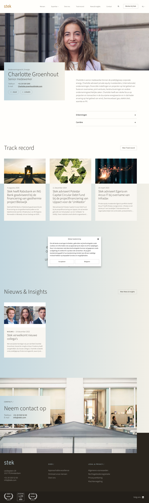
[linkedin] (143, 497)
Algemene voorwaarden (98, 470)
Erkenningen (81, 114)
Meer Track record (128, 148)
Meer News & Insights (127, 292)
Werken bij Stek (130, 6)
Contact (109, 6)
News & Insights (95, 6)
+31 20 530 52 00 (20, 415)
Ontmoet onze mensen (57, 474)
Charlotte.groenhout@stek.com (30, 86)
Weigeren (87, 262)
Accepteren (61, 262)
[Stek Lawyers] (7, 6)
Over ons (67, 6)
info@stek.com (19, 417)
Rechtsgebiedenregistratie (99, 474)
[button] (98, 239)
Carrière (79, 122)
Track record (80, 6)
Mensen (42, 6)
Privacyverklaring (95, 477)
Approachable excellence (58, 470)
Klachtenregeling (95, 481)
